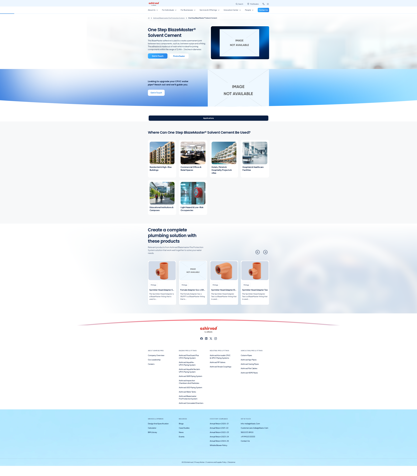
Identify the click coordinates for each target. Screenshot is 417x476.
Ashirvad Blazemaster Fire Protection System (169, 18)
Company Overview (156, 355)
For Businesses (187, 10)
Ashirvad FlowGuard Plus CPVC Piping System (189, 356)
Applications (208, 118)
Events (181, 436)
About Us (151, 10)
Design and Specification (158, 423)
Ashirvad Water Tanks (187, 392)
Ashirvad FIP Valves (217, 362)
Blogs (181, 423)
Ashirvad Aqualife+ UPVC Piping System (187, 363)
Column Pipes (246, 355)
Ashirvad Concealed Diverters (191, 403)
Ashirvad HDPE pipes (249, 373)
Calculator (152, 428)
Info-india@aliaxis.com (250, 423)
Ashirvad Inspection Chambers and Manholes (189, 381)
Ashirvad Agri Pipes (248, 360)
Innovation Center (231, 10)
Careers (151, 364)
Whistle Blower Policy (218, 445)
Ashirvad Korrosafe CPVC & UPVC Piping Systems (220, 356)
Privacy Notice (199, 462)
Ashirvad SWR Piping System (190, 376)
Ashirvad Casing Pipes (250, 364)
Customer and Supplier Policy (216, 462)
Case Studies (184, 428)
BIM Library (152, 432)
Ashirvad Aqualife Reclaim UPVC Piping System (189, 370)
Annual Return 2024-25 (219, 441)
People (248, 10)
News (181, 432)
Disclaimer (231, 462)
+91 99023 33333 (248, 436)
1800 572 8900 (247, 432)
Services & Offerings (208, 10)
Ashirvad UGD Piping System (190, 387)
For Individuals (168, 10)
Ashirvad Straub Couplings (220, 366)
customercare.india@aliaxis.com (254, 428)
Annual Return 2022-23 (219, 432)
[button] (265, 252)
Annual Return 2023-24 (219, 436)
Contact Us (245, 441)
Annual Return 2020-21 (219, 423)
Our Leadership (154, 360)
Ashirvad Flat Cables (249, 368)
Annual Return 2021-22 (219, 428)
